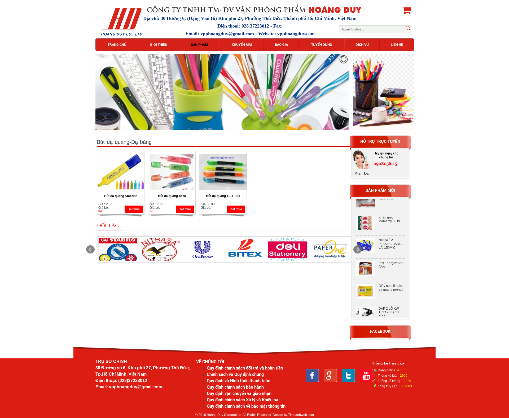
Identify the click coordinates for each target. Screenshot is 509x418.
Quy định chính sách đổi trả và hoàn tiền (245, 368)
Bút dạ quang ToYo (172, 196)
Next (357, 249)
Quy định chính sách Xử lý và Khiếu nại (243, 399)
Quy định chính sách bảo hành (235, 387)
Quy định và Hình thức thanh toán (238, 380)
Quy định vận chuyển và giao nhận (239, 393)
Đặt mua (134, 209)
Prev (90, 249)
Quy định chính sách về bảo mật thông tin (246, 406)
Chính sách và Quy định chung (235, 374)
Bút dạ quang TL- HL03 (223, 196)
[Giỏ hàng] (406, 10)
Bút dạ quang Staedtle (120, 196)
